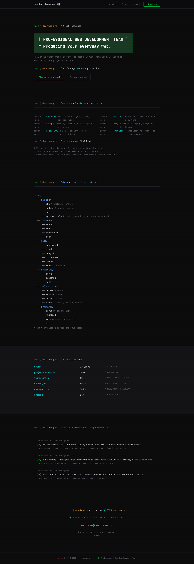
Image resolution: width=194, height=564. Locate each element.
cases (137, 4)
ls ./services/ (78, 77)
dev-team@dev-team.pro (97, 525)
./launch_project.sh (48, 77)
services (113, 4)
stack (126, 4)
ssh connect (152, 4)
